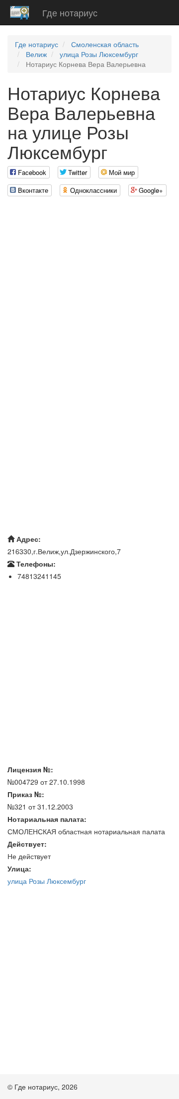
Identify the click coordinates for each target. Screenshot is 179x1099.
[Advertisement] (89, 293)
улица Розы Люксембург (99, 54)
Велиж (36, 54)
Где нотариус (69, 12)
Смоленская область (105, 44)
